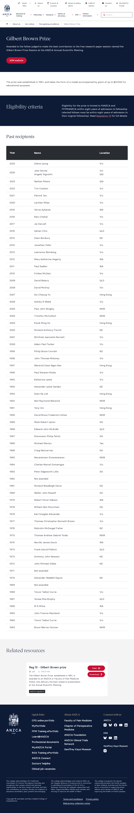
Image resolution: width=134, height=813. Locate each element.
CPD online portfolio (43, 720)
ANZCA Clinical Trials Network (76, 742)
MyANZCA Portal (42, 747)
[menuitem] (24, 15)
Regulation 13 (103, 115)
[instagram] (105, 725)
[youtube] (120, 725)
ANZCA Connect (41, 758)
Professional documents (45, 742)
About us (16, 24)
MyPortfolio (38, 725)
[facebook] (115, 725)
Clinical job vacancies (43, 768)
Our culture (29, 24)
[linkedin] (126, 725)
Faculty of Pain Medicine (78, 720)
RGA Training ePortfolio (45, 752)
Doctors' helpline (41, 763)
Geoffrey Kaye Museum (77, 749)
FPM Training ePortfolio (45, 731)
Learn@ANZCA (40, 736)
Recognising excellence (49, 24)
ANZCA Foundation (75, 734)
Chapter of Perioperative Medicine (78, 727)
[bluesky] (110, 725)
